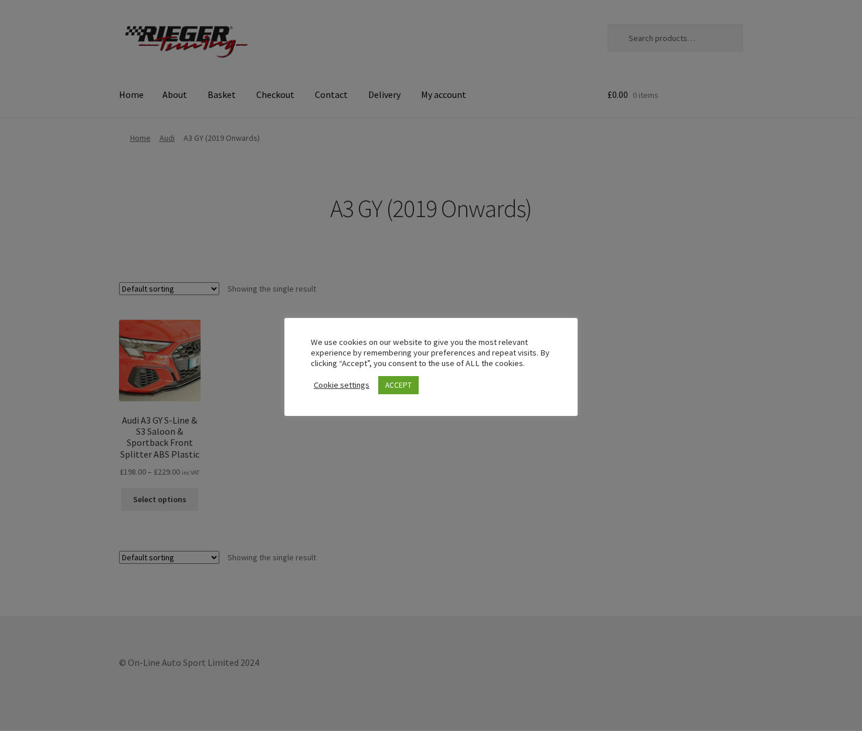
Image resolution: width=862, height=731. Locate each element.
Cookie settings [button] (341, 385)
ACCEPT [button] (398, 385)
